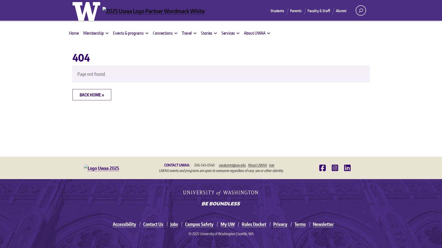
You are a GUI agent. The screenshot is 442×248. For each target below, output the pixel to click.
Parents (296, 10)
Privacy (280, 224)
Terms (300, 224)
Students (277, 10)
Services (228, 33)
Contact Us (153, 224)
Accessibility (124, 224)
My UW (228, 224)
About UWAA (254, 33)
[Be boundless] (221, 204)
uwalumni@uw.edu (232, 165)
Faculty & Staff (319, 10)
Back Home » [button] (92, 94)
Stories (206, 33)
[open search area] (361, 10)
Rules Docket (254, 224)
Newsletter (323, 224)
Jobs (174, 224)
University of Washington (87, 10)
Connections (163, 33)
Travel (187, 33)
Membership (93, 33)
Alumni (341, 10)
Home (74, 33)
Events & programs (128, 33)
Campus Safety (199, 224)
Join (271, 165)
